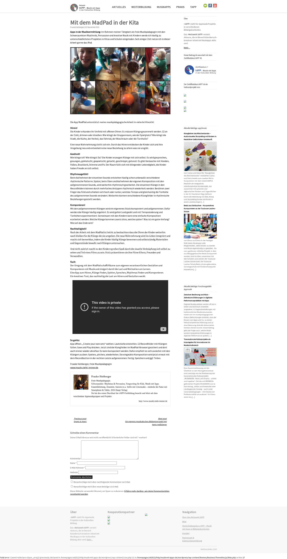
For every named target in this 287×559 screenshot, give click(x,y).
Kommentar (75, 458)
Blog (184, 521)
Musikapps (164, 7)
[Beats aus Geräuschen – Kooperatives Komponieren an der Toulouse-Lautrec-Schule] (200, 237)
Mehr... (89, 539)
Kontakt (185, 533)
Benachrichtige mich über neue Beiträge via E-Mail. (96, 486)
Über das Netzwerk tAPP (193, 517)
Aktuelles (119, 7)
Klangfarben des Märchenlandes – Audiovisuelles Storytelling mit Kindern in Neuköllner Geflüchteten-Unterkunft (200, 136)
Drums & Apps (80, 420)
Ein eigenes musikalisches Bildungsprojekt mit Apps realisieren (146, 421)
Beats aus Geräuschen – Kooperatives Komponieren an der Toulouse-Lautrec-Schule (200, 208)
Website (74, 472)
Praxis (180, 7)
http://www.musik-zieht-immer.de (153, 401)
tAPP (193, 7)
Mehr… (187, 47)
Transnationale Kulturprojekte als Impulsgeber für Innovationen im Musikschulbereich (197, 342)
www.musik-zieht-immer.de (84, 367)
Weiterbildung (141, 7)
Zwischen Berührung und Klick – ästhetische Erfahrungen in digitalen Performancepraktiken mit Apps (198, 297)
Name (73, 463)
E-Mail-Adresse (77, 467)
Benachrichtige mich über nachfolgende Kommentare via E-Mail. (102, 482)
